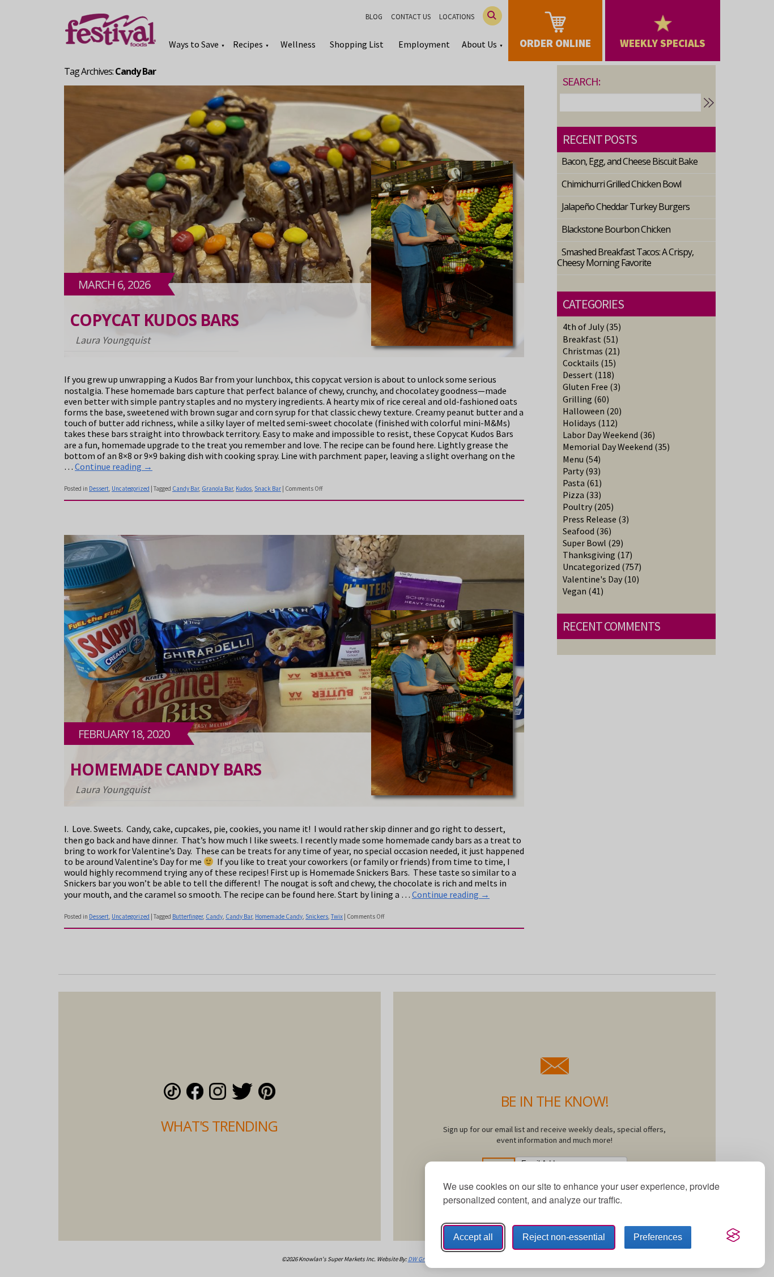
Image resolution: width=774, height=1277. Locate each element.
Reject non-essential (563, 1237)
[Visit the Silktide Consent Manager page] (733, 1235)
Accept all (473, 1237)
